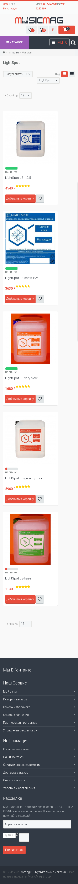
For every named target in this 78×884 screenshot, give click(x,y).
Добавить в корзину (20, 198)
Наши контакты (14, 757)
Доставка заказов (15, 772)
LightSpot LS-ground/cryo (23, 478)
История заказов (15, 699)
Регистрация (10, 8)
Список (72, 74)
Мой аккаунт (12, 691)
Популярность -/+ (16, 73)
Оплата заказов (14, 780)
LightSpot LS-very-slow (21, 378)
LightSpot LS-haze (18, 578)
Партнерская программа (20, 722)
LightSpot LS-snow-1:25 (21, 278)
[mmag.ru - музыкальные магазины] (39, 20)
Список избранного (16, 707)
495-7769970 (49, 4)
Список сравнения (16, 715)
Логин (6, 4)
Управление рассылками (20, 730)
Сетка (64, 74)
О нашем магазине (15, 749)
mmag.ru (13, 52)
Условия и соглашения (19, 788)
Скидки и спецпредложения (22, 764)
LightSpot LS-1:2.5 (18, 178)
